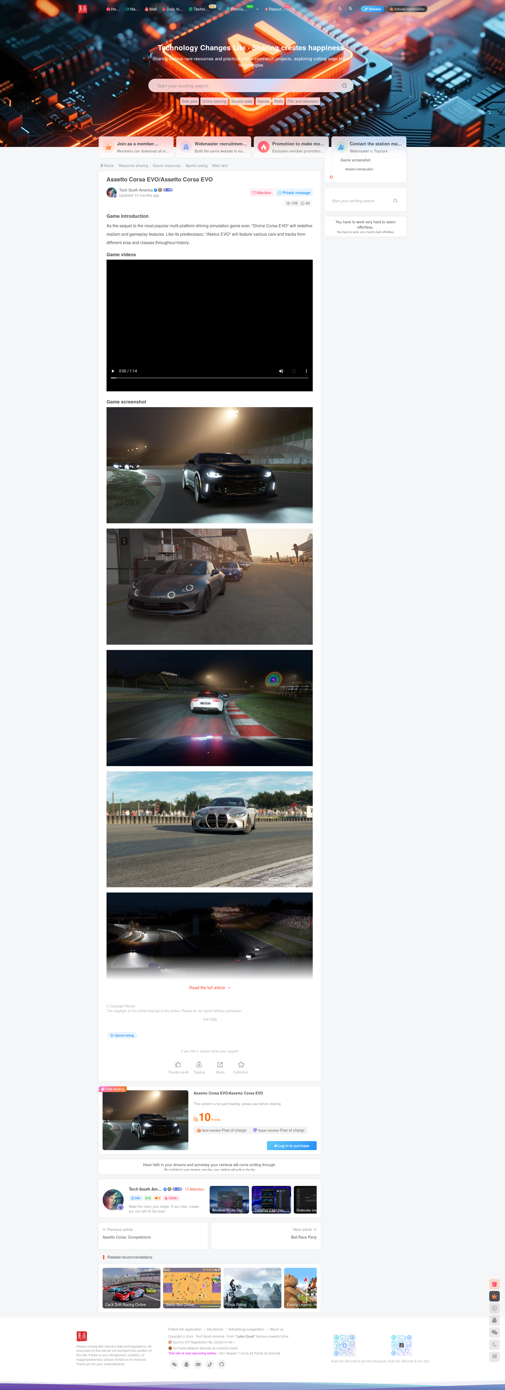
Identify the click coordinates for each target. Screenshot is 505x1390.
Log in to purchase (293, 1145)
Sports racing (196, 165)
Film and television (303, 101)
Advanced (338, 605)
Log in (350, 238)
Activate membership (409, 9)
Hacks (335, 590)
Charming (375, 635)
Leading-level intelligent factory (371, 620)
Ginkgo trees (340, 635)
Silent (392, 507)
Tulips (359, 635)
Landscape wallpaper (374, 613)
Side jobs (189, 101)
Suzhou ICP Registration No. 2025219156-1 (204, 1342)
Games (263, 101)
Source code (241, 101)
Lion (379, 628)
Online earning (214, 101)
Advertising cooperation (246, 1329)
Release (375, 9)
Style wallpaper (342, 613)
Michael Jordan (376, 643)
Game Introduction (356, 268)
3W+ (138, 1198)
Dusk (371, 590)
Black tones (354, 590)
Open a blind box (365, 507)
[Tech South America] (82, 1335)
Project (336, 628)
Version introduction (359, 296)
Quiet (368, 628)
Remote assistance (345, 643)
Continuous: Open (340, 507)
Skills (278, 101)
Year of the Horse (363, 605)
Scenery (337, 620)
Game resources (167, 165)
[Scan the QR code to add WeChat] (494, 1332)
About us (277, 1329)
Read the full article (207, 987)
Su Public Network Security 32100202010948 (205, 1348)
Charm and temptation (347, 598)
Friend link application (184, 1329)
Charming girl (379, 598)
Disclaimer (215, 1329)
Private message (296, 192)
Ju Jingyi (353, 628)
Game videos (352, 278)
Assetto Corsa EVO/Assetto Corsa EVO (160, 179)
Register (385, 238)
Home (108, 165)
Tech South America (136, 190)
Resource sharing (133, 165)
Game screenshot (355, 159)
